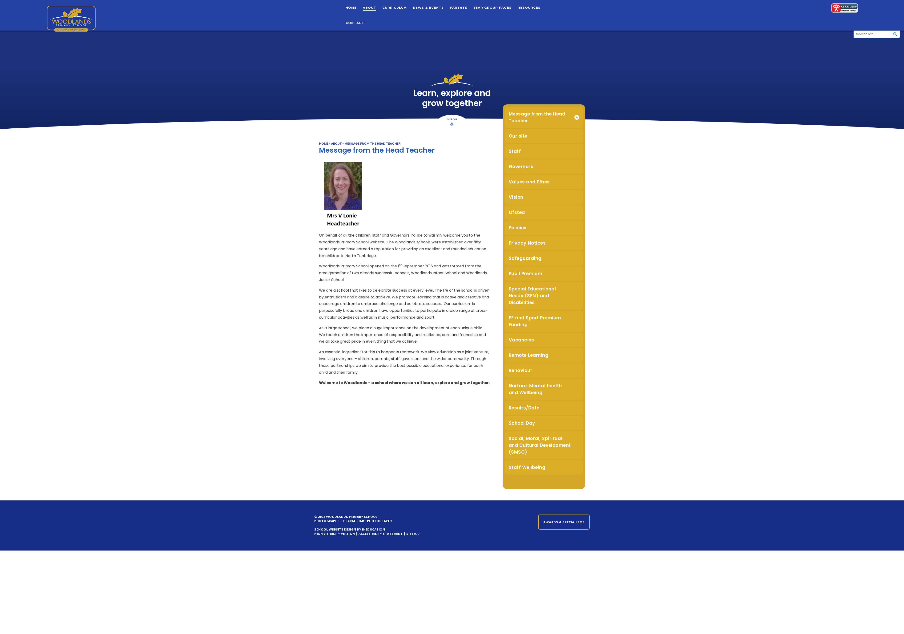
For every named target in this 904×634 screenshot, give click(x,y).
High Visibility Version (334, 533)
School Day (522, 423)
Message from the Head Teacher (372, 143)
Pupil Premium (525, 273)
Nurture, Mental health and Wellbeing (535, 389)
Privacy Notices (527, 243)
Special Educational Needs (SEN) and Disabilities (532, 296)
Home (323, 143)
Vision (516, 197)
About (336, 143)
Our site (518, 136)
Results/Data (524, 408)
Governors (521, 166)
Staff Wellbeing (527, 467)
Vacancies (521, 340)
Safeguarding (525, 258)
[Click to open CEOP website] (845, 9)
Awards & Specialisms (564, 522)
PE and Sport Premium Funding (535, 321)
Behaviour (521, 370)
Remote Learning (529, 355)
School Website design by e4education (349, 529)
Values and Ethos (529, 182)
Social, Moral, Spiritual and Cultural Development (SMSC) (540, 445)
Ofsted (517, 212)
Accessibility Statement (381, 533)
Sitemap (413, 533)
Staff (515, 151)
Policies (518, 228)
